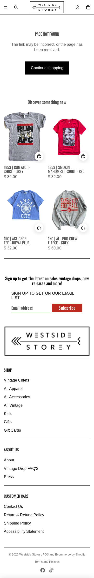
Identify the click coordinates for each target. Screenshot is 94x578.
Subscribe (67, 308)
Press (9, 477)
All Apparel (13, 389)
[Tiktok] (51, 570)
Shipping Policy (17, 523)
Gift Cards (12, 430)
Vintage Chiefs (16, 380)
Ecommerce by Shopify (70, 554)
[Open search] (16, 7)
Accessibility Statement (24, 531)
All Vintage (13, 405)
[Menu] (5, 7)
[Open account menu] (77, 7)
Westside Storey (30, 554)
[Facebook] (43, 570)
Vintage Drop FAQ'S (21, 468)
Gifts (8, 422)
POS (46, 554)
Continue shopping (47, 68)
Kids (8, 414)
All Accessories (17, 397)
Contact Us (13, 506)
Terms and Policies (47, 561)
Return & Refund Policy (24, 515)
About (9, 460)
